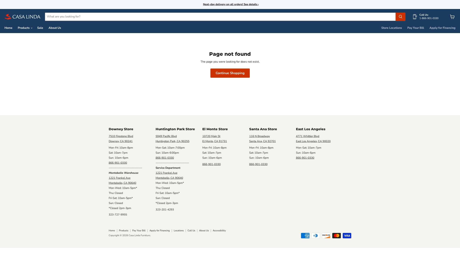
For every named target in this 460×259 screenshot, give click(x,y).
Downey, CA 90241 (121, 141)
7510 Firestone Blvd (121, 136)
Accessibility (219, 230)
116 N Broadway (259, 136)
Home (8, 28)
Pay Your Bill (415, 28)
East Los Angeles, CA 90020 (313, 141)
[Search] (400, 17)
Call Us (191, 230)
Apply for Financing (442, 28)
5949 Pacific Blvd (166, 136)
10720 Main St (211, 136)
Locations (179, 230)
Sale (40, 28)
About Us (55, 28)
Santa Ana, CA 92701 (262, 141)
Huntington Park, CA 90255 (172, 141)
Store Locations (391, 28)
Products (24, 28)
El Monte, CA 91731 (214, 141)
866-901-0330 (118, 163)
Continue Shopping (230, 73)
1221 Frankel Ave (119, 178)
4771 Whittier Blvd (307, 136)
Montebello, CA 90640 (122, 183)
